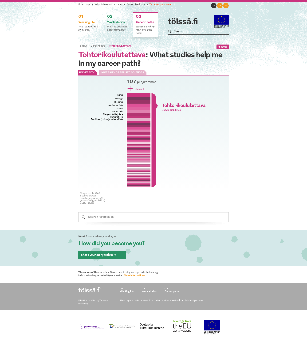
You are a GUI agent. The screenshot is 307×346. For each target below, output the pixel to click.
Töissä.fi (82, 46)
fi (220, 6)
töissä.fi (183, 22)
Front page (84, 5)
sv (226, 6)
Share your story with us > (98, 255)
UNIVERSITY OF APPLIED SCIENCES (122, 72)
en (214, 6)
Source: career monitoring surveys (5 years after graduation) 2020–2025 (92, 199)
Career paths (98, 46)
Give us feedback (136, 5)
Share (224, 46)
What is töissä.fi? (103, 5)
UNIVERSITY (86, 72)
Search (171, 31)
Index (120, 5)
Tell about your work (160, 5)
